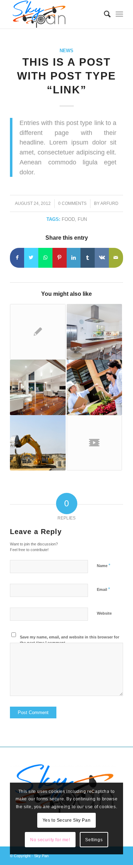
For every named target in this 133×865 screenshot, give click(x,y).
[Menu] (119, 14)
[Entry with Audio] (94, 387)
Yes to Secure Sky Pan (67, 820)
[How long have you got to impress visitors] (37, 442)
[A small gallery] (94, 331)
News (66, 50)
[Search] (104, 14)
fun (82, 219)
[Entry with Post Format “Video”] (94, 442)
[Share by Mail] (116, 257)
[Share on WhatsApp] (45, 257)
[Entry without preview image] (37, 331)
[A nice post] (37, 387)
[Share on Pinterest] (59, 257)
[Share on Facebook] (17, 257)
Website (104, 613)
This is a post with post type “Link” (66, 76)
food (68, 219)
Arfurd (109, 203)
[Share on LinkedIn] (74, 257)
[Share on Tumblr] (88, 257)
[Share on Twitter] (31, 257)
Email (103, 589)
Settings (93, 839)
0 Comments (72, 203)
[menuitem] (104, 14)
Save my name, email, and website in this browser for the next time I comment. (69, 640)
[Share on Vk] (102, 257)
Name (103, 565)
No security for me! (50, 839)
